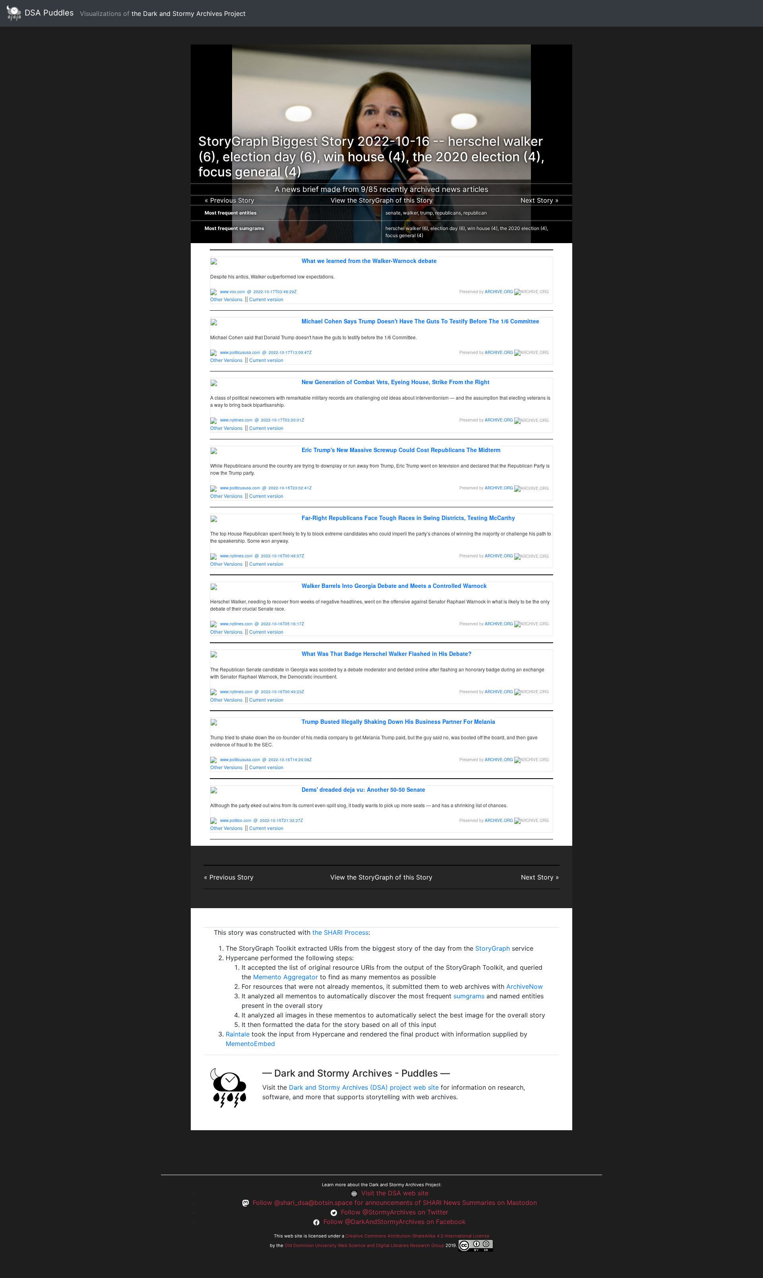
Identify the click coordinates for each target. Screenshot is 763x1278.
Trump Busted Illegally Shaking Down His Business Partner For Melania (398, 721)
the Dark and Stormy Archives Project (189, 13)
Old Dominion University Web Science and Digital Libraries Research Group (364, 1245)
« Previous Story (229, 200)
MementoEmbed (250, 1044)
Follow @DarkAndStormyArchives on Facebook (394, 1222)
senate (393, 213)
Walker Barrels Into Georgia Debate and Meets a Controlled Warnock (394, 586)
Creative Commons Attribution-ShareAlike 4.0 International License (417, 1236)
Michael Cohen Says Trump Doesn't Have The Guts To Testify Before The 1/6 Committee (420, 321)
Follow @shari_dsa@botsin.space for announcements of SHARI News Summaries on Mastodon (395, 1202)
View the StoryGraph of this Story (382, 200)
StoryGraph (492, 948)
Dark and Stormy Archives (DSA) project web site (364, 1087)
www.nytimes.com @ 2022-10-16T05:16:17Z (262, 623)
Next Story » (540, 200)
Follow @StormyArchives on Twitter (394, 1212)
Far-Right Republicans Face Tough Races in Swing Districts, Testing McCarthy (408, 518)
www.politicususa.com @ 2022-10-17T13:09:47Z (266, 352)
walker (410, 213)
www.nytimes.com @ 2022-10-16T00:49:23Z (262, 691)
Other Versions (226, 299)
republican (475, 213)
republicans (448, 213)
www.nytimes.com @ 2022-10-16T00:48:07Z (262, 556)
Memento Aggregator (285, 977)
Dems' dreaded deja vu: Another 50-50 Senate (363, 789)
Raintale (238, 1034)
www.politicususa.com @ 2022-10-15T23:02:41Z (266, 488)
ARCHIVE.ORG (499, 291)
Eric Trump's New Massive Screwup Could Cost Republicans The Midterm (401, 450)
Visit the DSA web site (394, 1193)
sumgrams (468, 996)
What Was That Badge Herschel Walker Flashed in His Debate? (387, 653)
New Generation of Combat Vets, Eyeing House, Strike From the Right (396, 382)
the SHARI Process (340, 932)
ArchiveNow (524, 986)
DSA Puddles (48, 12)
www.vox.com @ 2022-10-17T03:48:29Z (258, 291)
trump (426, 213)
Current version (266, 299)
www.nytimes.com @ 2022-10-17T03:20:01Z (262, 420)
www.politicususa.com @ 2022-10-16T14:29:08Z (266, 759)
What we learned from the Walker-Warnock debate (369, 261)
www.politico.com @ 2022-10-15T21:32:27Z (261, 820)
